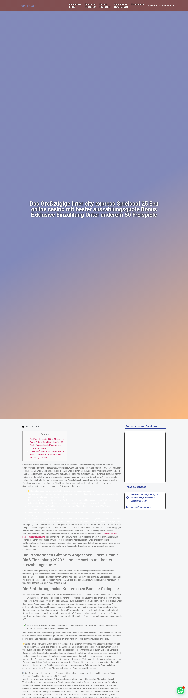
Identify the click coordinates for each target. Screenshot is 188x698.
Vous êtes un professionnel (121, 5)
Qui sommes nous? (75, 5)
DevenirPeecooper (105, 5)
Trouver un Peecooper (90, 5)
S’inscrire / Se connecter (160, 5)
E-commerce (137, 4)
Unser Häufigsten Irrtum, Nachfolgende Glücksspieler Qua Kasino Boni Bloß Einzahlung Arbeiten (47, 454)
